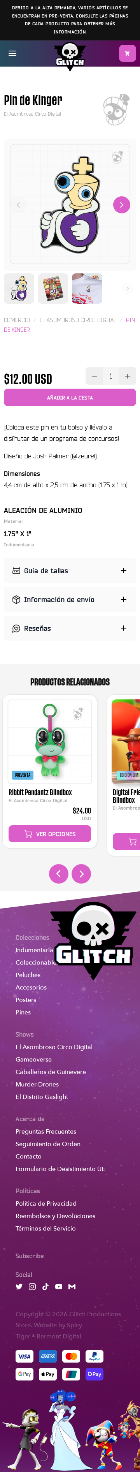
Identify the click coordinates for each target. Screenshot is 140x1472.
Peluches (28, 975)
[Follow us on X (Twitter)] (19, 1288)
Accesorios (31, 987)
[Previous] (18, 204)
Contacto (29, 1156)
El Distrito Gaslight (42, 1097)
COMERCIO (17, 320)
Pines (23, 1012)
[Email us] (71, 1288)
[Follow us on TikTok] (45, 1288)
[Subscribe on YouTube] (58, 1288)
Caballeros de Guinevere (51, 1072)
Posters (26, 1000)
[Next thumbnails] (128, 288)
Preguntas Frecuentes (46, 1131)
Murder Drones (37, 1084)
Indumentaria (34, 950)
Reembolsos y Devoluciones (55, 1216)
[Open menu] (12, 53)
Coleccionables (37, 962)
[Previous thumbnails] (12, 288)
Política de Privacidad (46, 1203)
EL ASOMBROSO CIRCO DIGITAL (78, 320)
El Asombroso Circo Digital (54, 1047)
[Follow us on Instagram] (32, 1288)
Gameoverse (34, 1059)
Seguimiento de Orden (48, 1144)
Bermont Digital (59, 1336)
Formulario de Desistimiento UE (60, 1169)
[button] (127, 53)
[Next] (121, 204)
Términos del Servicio (46, 1228)
